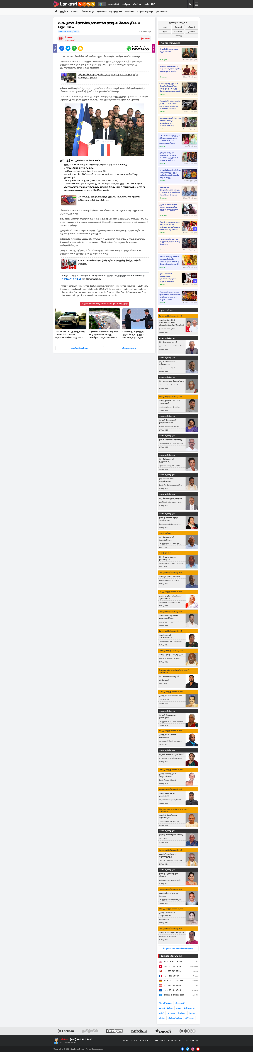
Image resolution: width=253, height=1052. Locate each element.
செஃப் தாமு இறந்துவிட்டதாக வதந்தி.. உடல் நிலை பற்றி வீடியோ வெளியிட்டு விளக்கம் (170, 191)
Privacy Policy (191, 1041)
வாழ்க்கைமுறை (145, 11)
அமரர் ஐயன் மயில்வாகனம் (170, 696)
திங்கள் (191, 31)
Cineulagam (163, 60)
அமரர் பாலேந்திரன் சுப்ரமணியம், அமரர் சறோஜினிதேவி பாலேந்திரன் (171, 322)
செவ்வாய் (178, 31)
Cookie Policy (174, 1041)
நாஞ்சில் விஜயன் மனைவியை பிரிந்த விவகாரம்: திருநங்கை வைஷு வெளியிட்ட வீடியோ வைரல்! (168, 157)
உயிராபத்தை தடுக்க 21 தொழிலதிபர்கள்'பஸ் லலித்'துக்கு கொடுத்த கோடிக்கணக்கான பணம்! (170, 87)
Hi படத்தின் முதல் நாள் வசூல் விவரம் (168, 50)
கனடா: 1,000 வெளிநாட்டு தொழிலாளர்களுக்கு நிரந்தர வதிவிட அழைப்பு (110, 262)
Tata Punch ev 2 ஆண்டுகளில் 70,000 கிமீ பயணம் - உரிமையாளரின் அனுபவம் (70, 334)
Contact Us (145, 1041)
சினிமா (137, 4)
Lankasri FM (149, 4)
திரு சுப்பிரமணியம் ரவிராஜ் (170, 440)
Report (146, 38)
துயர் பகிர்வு (166, 310)
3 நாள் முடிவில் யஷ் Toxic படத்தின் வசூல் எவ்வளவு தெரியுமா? (169, 241)
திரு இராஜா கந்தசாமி (168, 342)
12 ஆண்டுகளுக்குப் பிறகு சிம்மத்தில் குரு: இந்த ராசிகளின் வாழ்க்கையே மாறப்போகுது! (170, 174)
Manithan (162, 146)
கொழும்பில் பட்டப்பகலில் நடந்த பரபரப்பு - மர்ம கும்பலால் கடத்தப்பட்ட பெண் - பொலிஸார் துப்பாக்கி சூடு (170, 105)
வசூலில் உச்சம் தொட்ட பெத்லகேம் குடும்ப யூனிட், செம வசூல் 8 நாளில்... (170, 68)
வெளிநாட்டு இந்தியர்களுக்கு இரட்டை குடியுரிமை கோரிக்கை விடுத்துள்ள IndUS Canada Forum (109, 198)
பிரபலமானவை (129, 348)
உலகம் (74, 11)
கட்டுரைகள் (189, 1018)
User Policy (159, 1041)
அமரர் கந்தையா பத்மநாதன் (171, 655)
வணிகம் (129, 11)
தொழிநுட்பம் (115, 11)
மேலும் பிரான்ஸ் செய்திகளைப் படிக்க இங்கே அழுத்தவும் (104, 304)
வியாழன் (192, 27)
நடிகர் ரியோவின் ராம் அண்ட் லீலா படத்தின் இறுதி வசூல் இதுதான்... (169, 207)
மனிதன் (126, 4)
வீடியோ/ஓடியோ (175, 1018)
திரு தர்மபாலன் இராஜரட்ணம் (171, 381)
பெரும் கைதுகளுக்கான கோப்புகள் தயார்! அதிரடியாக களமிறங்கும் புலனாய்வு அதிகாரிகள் (169, 226)
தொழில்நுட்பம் (165, 1003)
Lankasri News (77, 1049)
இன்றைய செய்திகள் (178, 23)
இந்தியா (64, 11)
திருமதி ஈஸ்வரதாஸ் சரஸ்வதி (171, 835)
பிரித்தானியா (189, 1008)
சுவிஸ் (161, 1013)
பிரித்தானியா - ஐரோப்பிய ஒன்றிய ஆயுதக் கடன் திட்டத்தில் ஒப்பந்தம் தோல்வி (108, 76)
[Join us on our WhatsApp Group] (137, 48)
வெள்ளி (178, 27)
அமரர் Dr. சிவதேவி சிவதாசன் (171, 932)
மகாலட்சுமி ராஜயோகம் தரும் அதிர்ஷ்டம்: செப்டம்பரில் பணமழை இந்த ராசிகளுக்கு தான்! (169, 260)
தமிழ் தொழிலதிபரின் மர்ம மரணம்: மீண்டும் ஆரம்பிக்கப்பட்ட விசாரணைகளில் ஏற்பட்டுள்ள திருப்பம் (170, 122)
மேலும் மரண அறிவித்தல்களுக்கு (178, 948)
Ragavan (69, 37)
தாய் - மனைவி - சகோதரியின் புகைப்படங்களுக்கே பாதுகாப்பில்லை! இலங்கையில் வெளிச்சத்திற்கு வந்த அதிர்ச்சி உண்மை (168, 278)
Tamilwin (162, 94)
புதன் (164, 31)
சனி (165, 27)
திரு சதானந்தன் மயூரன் (169, 676)
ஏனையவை (161, 11)
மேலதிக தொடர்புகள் (171, 956)
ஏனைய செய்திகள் (170, 43)
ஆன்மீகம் (101, 11)
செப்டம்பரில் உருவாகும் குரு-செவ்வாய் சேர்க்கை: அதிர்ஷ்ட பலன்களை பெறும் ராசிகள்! (170, 296)
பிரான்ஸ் (71, 40)
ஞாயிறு (178, 36)
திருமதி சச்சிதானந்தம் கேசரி (171, 754)
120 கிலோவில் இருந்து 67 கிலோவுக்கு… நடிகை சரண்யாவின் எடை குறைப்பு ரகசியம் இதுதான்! (169, 139)
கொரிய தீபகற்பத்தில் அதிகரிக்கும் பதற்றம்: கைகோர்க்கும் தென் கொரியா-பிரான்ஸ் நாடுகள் (136, 334)
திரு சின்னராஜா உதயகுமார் (170, 498)
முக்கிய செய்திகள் (79, 348)
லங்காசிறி (113, 4)
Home (125, 1041)
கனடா (178, 1008)
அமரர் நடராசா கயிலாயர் (169, 576)
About (134, 1041)
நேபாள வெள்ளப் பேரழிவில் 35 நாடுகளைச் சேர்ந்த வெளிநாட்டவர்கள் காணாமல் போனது (104, 334)
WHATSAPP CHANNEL (71, 279)
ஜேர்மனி (182, 1013)
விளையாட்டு (87, 11)
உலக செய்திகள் (166, 1008)
